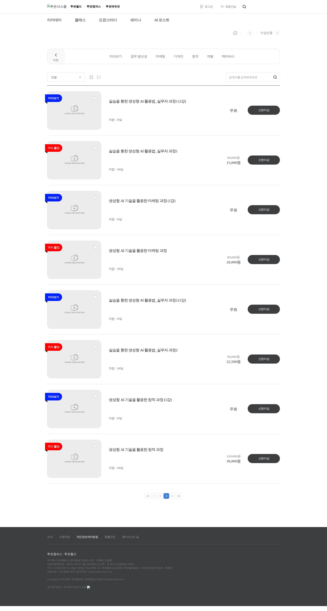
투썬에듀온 (113, 6)
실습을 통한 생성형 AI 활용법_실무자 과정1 (143, 151)
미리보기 (115, 56)
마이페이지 (269, 6)
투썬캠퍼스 (94, 6)
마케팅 (160, 56)
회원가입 (230, 6)
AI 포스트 (161, 20)
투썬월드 (76, 6)
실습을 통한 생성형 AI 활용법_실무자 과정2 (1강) (147, 300)
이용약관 (64, 536)
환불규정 (110, 536)
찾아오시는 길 (130, 536)
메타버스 (228, 56)
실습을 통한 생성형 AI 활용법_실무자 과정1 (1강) (147, 101)
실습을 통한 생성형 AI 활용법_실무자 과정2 (143, 350)
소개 (49, 536)
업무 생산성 (139, 56)
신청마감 (263, 110)
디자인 (178, 56)
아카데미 (54, 20)
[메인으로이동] (235, 32)
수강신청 (266, 33)
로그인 (209, 6)
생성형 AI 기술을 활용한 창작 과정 (136, 449)
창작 (195, 56)
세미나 (135, 20)
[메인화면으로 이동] (57, 6)
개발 (210, 56)
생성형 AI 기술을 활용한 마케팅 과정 (138, 250)
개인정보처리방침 (87, 536)
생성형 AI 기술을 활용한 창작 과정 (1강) (140, 400)
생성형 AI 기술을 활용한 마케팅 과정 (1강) (142, 201)
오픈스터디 (108, 20)
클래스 (80, 20)
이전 (55, 56)
